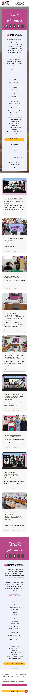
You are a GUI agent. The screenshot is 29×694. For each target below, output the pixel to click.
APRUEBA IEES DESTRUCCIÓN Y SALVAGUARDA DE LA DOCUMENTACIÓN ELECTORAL (14, 357)
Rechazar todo (14, 691)
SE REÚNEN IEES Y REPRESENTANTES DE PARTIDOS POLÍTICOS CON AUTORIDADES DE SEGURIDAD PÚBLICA (14, 516)
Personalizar (14, 688)
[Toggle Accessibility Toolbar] (26, 691)
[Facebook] (6, 26)
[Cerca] (27, 671)
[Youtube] (14, 26)
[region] (14, 681)
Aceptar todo (14, 685)
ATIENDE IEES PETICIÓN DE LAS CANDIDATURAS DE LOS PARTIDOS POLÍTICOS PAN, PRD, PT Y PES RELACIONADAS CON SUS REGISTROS (14, 317)
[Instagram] (18, 26)
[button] (27, 3)
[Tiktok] (23, 26)
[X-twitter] (10, 26)
